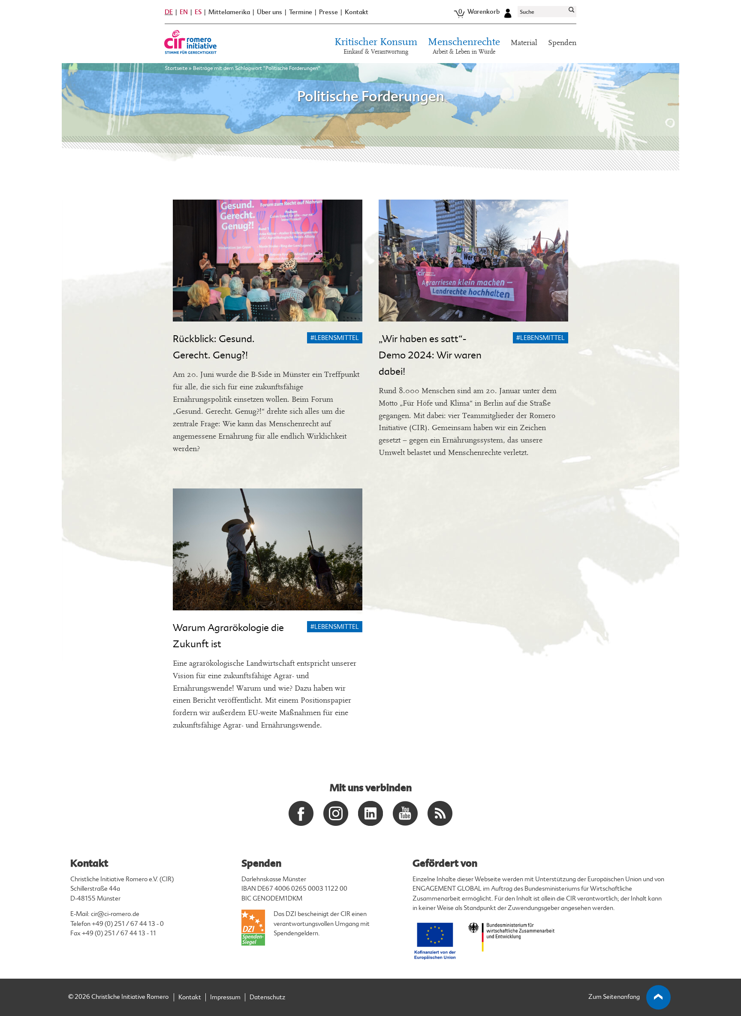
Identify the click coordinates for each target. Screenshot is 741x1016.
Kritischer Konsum (375, 46)
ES (198, 12)
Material (524, 42)
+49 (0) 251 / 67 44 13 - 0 (128, 924)
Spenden (562, 42)
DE (169, 12)
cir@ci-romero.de (115, 914)
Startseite (176, 68)
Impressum (225, 997)
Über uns (269, 12)
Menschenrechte (464, 46)
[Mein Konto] (507, 12)
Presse (328, 12)
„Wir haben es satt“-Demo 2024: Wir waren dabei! (430, 355)
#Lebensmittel (334, 338)
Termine (300, 12)
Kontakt (356, 12)
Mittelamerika (229, 12)
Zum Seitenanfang (614, 997)
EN (184, 12)
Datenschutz (267, 997)
